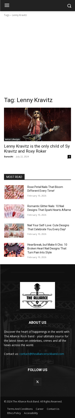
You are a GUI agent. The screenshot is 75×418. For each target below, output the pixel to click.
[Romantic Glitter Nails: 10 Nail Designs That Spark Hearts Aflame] (14, 211)
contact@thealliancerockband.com (41, 354)
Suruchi (8, 156)
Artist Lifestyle (12, 139)
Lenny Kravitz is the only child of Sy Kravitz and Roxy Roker (37, 149)
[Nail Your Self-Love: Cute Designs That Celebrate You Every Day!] (14, 230)
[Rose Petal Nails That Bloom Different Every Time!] (14, 192)
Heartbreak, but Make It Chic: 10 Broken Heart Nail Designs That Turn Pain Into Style (47, 248)
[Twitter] (37, 382)
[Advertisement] (37, 56)
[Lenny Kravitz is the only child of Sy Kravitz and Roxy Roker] (37, 124)
